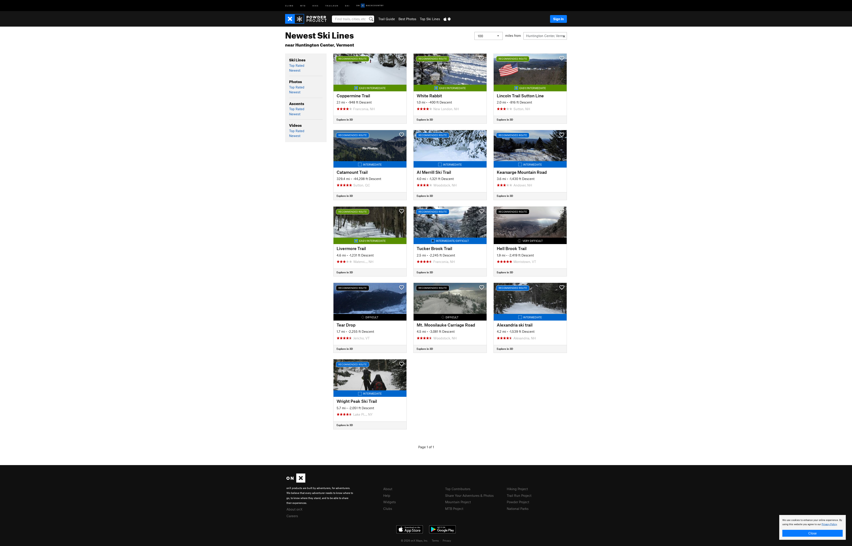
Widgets (389, 502)
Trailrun (331, 5)
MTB (303, 5)
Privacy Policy (829, 524)
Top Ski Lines (430, 19)
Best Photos (407, 19)
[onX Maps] (295, 481)
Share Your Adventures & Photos (469, 495)
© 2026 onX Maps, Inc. (414, 540)
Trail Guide (386, 19)
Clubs (387, 509)
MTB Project (454, 509)
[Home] (308, 19)
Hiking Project (517, 489)
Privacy (447, 540)
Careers (292, 516)
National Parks (518, 509)
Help (386, 495)
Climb (289, 5)
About (387, 489)
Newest (294, 70)
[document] (812, 527)
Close (812, 533)
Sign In (558, 19)
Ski (347, 5)
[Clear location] (564, 35)
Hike (315, 5)
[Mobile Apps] (447, 19)
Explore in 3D (345, 119)
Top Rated (296, 65)
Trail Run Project (519, 495)
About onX (294, 509)
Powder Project (518, 502)
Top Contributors (457, 489)
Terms (435, 540)
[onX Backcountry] (370, 6)
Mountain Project (458, 502)
